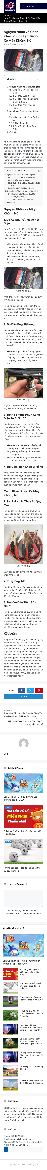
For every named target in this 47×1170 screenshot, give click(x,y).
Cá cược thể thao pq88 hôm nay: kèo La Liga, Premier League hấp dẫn (31, 1041)
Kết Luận (13, 132)
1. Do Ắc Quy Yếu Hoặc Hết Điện (22, 177)
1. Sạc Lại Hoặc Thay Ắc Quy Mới (23, 194)
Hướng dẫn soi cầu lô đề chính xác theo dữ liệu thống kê (30, 985)
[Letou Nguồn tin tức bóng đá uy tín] (10, 1071)
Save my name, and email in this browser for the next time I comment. (24, 912)
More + (27, 696)
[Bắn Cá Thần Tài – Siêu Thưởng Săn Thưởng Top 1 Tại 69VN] (23, 783)
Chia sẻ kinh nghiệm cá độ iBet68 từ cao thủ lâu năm (31, 1081)
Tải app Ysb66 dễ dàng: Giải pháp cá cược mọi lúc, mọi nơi (32, 1055)
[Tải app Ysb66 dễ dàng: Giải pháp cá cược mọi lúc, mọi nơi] (10, 1057)
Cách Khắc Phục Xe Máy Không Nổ (22, 191)
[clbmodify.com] (10, 6)
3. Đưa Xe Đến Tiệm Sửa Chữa (22, 199)
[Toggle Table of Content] (38, 171)
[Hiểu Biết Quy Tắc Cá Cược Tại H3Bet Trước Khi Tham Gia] (10, 1015)
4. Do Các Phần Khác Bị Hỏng (22, 188)
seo (6, 753)
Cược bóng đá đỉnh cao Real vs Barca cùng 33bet (31, 998)
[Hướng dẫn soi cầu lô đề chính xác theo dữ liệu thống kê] (23, 851)
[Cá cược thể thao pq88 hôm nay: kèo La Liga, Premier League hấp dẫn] (10, 1043)
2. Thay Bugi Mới (20, 123)
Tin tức (8, 776)
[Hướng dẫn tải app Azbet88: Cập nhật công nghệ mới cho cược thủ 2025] (10, 1029)
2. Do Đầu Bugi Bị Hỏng (24, 96)
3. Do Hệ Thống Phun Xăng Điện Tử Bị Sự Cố (25, 184)
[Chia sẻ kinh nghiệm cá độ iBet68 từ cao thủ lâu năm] (10, 1085)
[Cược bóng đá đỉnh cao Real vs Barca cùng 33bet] (10, 1001)
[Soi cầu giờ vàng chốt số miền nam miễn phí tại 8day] (23, 816)
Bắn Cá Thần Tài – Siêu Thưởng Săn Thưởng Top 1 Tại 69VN (21, 962)
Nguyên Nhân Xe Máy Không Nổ (24, 86)
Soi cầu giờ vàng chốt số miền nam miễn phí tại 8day (31, 972)
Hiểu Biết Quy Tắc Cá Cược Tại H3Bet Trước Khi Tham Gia (31, 1013)
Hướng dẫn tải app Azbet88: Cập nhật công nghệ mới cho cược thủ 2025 (31, 1029)
